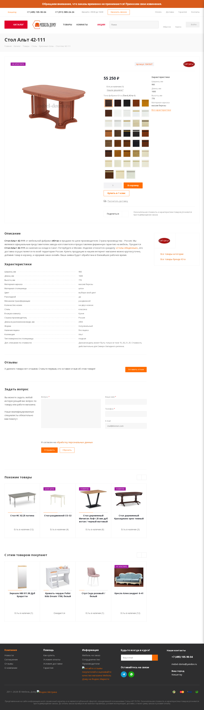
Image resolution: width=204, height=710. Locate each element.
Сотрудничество (91, 659)
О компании (10, 667)
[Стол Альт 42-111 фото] (53, 105)
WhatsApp (131, 674)
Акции (101, 24)
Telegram (124, 674)
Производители (91, 663)
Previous (139, 477)
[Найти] (154, 24)
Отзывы (8, 663)
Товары (67, 24)
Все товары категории (171, 254)
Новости (9, 655)
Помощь (48, 650)
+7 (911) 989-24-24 (64, 12)
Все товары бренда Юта (172, 259)
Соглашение (11, 659)
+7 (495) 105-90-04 (36, 12)
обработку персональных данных (74, 442)
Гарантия (48, 667)
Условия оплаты (51, 659)
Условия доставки (52, 663)
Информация (90, 650)
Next (144, 477)
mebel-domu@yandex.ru (184, 664)
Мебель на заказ (91, 655)
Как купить (49, 655)
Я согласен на (67, 442)
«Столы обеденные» (127, 247)
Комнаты (82, 24)
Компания (10, 650)
